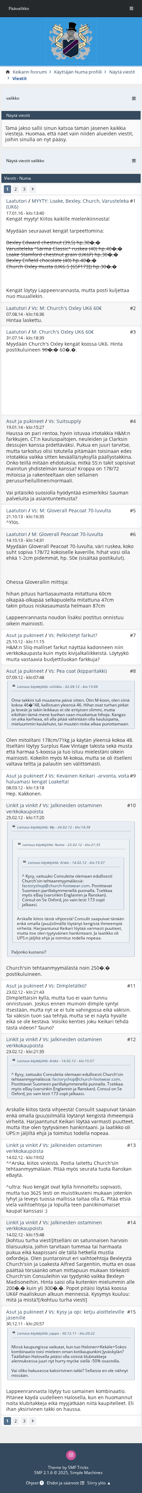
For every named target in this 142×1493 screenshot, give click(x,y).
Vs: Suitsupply (65, 421)
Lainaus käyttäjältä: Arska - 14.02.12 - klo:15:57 (66, 862)
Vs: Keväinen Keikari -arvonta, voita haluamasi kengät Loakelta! (67, 778)
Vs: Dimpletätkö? (68, 985)
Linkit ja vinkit (22, 805)
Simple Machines (86, 1472)
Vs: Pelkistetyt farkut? (73, 635)
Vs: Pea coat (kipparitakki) (78, 671)
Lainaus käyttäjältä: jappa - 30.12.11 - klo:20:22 (56, 1333)
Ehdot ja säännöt (63, 1483)
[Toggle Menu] (131, 8)
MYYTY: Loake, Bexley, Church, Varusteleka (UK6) (67, 204)
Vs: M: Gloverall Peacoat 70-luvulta (71, 510)
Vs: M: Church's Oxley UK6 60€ (67, 308)
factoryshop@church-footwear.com (56, 885)
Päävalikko (19, 8)
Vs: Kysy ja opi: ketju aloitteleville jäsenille (65, 1314)
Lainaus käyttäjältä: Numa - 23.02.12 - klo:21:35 (61, 844)
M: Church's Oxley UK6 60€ (63, 331)
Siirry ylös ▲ (99, 1483)
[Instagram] (71, 1455)
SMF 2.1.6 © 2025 (51, 1472)
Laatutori (16, 201)
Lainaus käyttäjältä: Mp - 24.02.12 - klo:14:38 (53, 826)
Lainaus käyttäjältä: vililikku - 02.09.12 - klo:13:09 (57, 686)
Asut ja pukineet (25, 421)
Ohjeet (33, 1483)
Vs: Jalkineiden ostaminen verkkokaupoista (54, 808)
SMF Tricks (78, 1467)
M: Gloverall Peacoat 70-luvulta (67, 534)
